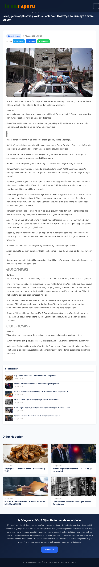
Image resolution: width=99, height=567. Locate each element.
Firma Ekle (49, 549)
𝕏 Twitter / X (18, 41)
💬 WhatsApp (43, 41)
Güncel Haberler (14, 36)
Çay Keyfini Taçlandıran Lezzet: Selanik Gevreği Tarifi (35, 376)
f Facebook (31, 41)
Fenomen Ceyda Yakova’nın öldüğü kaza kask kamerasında (37, 416)
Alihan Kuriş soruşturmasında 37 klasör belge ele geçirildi (36, 384)
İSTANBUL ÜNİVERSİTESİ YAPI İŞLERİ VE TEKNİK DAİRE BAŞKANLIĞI (41, 392)
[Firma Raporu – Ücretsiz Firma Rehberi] (20, 6)
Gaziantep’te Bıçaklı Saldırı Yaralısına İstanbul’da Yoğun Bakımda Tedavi (42, 408)
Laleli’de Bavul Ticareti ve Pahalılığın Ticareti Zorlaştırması (36, 400)
